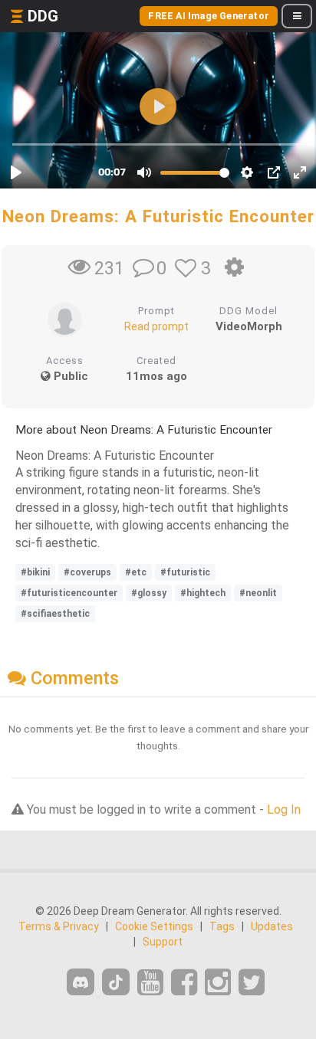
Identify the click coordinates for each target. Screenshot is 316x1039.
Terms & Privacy (58, 926)
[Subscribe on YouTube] (150, 983)
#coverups (87, 572)
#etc (135, 572)
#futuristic (185, 572)
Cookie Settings (154, 926)
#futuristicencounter (69, 593)
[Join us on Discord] (80, 982)
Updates (272, 926)
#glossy (148, 593)
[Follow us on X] (252, 983)
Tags (222, 926)
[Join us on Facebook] (184, 983)
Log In (284, 809)
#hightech (202, 593)
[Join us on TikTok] (116, 982)
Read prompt (156, 326)
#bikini (35, 572)
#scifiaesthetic (55, 613)
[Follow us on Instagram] (218, 983)
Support (163, 942)
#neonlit (258, 593)
